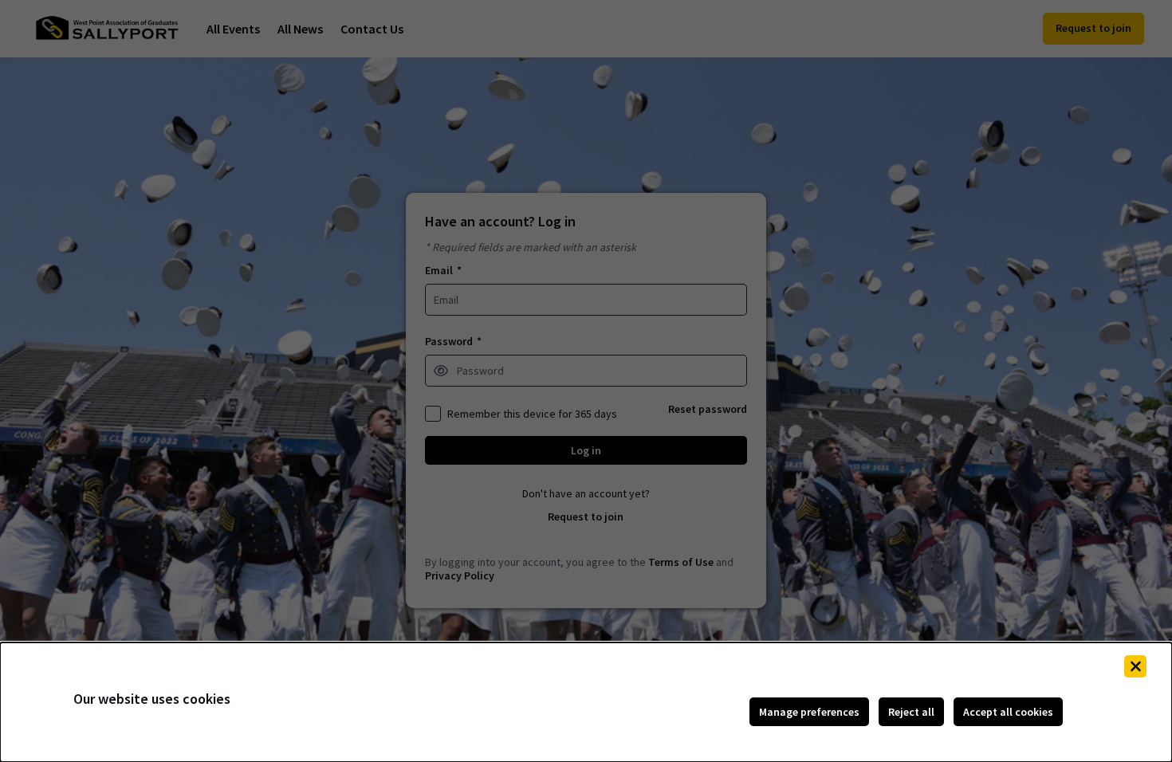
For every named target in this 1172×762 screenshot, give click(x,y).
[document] (586, 702)
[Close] (1135, 666)
